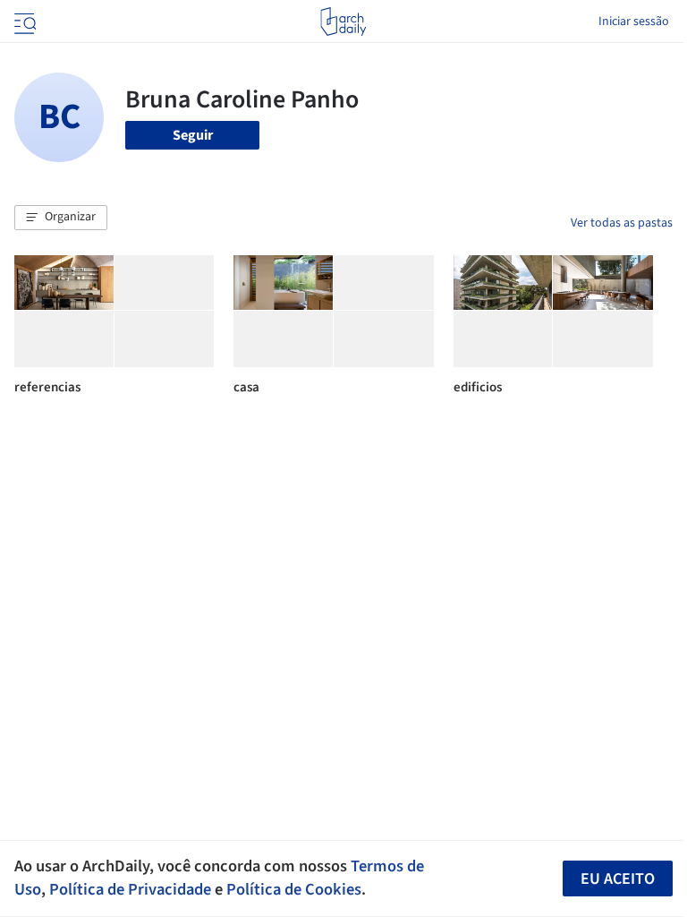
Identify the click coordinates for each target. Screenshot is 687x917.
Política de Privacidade (130, 889)
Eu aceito (618, 879)
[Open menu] (23, 21)
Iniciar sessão (633, 21)
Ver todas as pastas (622, 223)
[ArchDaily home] (343, 21)
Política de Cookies (293, 889)
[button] (60, 217)
